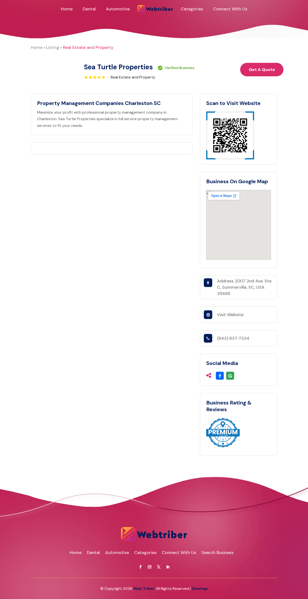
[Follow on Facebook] (140, 567)
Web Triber (144, 588)
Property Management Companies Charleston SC (99, 103)
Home (67, 9)
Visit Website (230, 315)
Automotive (118, 9)
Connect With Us (230, 9)
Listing (52, 47)
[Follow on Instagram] (149, 567)
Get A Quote (262, 69)
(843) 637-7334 (233, 338)
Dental (89, 9)
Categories (192, 9)
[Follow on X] (158, 567)
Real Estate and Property (88, 47)
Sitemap (200, 588)
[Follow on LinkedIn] (167, 567)
